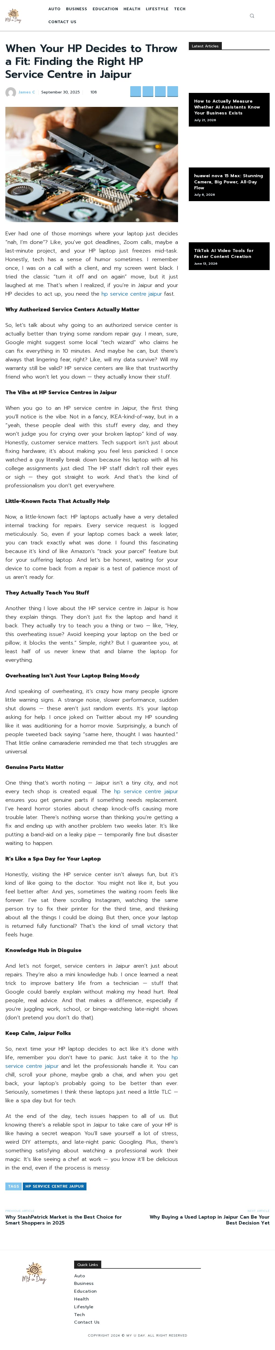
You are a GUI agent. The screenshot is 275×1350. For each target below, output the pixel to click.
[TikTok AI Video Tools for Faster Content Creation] (229, 224)
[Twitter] (240, 15)
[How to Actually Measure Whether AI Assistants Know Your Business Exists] (229, 75)
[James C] (11, 92)
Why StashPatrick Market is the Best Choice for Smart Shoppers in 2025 (63, 1220)
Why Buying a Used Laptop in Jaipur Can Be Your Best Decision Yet (210, 1220)
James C (27, 92)
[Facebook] (227, 15)
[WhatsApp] (172, 91)
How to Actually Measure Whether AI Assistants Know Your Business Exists (227, 107)
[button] (252, 15)
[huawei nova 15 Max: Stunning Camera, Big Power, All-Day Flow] (229, 150)
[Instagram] (233, 15)
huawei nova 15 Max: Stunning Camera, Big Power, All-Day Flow (228, 182)
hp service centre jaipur (132, 294)
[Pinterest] (160, 91)
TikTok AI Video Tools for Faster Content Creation (224, 253)
